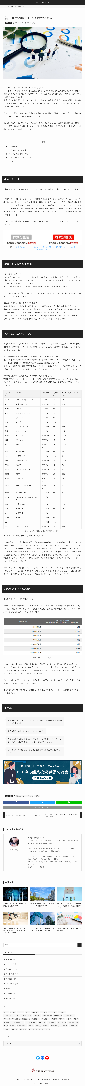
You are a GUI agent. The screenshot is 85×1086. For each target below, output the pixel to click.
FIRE (20, 1012)
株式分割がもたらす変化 (18, 150)
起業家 (23, 1029)
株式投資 (36, 796)
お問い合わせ (65, 1080)
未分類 (10, 988)
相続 (45, 1026)
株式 (12, 1026)
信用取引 (36, 1019)
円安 (54, 1019)
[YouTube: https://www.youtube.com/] (47, 1058)
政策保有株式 (31, 1022)
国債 (61, 1019)
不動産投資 (11, 969)
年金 (69, 1019)
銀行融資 (10, 998)
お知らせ (10, 959)
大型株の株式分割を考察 (18, 154)
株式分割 (30, 796)
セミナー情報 (12, 964)
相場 (38, 1026)
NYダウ (52, 1012)
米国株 (64, 1026)
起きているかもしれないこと (20, 157)
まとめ (11, 161)
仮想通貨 (26, 1019)
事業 (7, 1019)
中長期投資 (12, 974)
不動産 (37, 1016)
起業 (14, 1029)
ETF (12, 1012)
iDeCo (35, 1012)
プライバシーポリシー (29, 1080)
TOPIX (62, 1012)
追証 (31, 1029)
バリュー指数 (26, 1016)
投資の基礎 (9, 23)
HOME (18, 1080)
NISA (44, 1012)
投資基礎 (18, 796)
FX (27, 1012)
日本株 (24, 796)
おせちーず (14, 849)
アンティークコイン (11, 1016)
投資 (76, 1019)
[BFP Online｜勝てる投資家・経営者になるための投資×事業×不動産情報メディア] (42, 2)
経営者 (73, 1026)
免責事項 (56, 1080)
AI (6, 1012)
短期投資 (11, 993)
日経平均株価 (73, 1022)
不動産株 (58, 1016)
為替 (31, 1026)
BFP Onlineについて (44, 1080)
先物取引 (46, 1019)
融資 (6, 1029)
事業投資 (11, 979)
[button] (82, 2)
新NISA (42, 1022)
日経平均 (61, 1022)
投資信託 (8, 1022)
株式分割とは (14, 146)
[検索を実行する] (79, 945)
